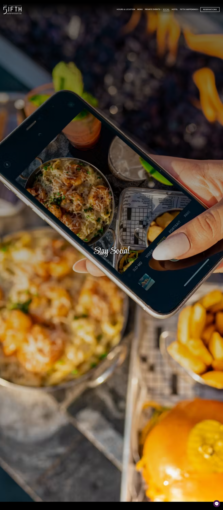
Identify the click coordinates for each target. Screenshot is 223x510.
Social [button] (166, 9)
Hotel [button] (175, 9)
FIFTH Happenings (189, 9)
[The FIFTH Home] (12, 9)
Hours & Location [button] (126, 9)
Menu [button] (140, 9)
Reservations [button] (210, 9)
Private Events (153, 9)
